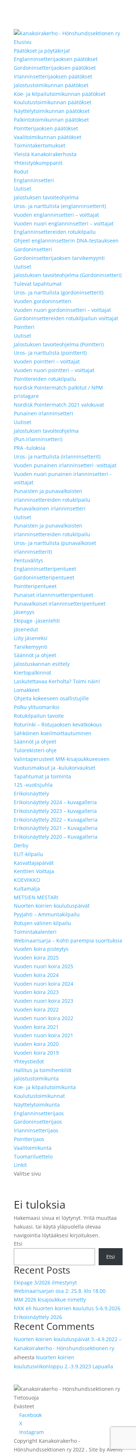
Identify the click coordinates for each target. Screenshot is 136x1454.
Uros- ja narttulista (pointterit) (50, 352)
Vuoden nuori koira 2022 (43, 1018)
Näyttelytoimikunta (37, 1104)
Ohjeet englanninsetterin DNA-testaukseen (66, 240)
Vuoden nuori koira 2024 (43, 983)
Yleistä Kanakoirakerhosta (45, 154)
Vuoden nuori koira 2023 (43, 1000)
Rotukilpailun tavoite (39, 715)
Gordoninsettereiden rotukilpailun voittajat (66, 318)
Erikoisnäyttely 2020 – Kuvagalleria (56, 836)
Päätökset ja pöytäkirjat (42, 50)
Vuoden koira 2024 (36, 975)
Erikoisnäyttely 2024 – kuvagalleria (55, 802)
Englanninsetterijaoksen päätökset (56, 59)
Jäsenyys (24, 611)
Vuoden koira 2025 (36, 957)
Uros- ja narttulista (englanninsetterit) (60, 206)
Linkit (20, 1164)
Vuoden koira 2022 (36, 1009)
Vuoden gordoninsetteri (42, 301)
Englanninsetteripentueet (45, 568)
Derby (21, 845)
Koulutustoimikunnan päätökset (52, 102)
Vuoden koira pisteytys (41, 948)
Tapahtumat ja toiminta (42, 776)
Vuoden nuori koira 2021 (43, 1035)
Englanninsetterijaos (39, 1113)
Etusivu (23, 41)
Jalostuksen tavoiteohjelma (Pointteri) (59, 344)
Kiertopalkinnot (32, 672)
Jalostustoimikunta (36, 1078)
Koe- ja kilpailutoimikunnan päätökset (60, 93)
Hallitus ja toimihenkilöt (42, 1070)
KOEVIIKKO (27, 879)
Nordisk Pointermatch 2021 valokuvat (59, 404)
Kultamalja (27, 888)
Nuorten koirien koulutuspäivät (52, 905)
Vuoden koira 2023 (36, 992)
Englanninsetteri (34, 180)
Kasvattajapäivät (34, 862)
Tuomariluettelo (33, 1156)
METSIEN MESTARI (36, 897)
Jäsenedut (26, 629)
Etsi (18, 1243)
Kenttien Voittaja (34, 871)
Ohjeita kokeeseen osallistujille (51, 698)
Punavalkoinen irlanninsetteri (50, 508)
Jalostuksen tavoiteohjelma (46, 197)
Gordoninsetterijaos (38, 1121)
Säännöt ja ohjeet (35, 655)
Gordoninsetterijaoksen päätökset (55, 67)
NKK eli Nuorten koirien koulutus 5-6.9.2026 (67, 1308)
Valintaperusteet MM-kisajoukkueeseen (62, 758)
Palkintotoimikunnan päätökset (51, 119)
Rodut (21, 171)
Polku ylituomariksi (36, 707)
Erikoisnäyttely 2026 (38, 1317)
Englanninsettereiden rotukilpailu (55, 231)
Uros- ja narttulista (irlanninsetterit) (57, 456)
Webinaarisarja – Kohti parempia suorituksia (68, 940)
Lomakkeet (27, 690)
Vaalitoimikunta (32, 1147)
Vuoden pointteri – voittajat (47, 361)
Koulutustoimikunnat (39, 1095)
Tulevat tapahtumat (38, 283)
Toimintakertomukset (39, 145)
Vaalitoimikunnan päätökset (47, 137)
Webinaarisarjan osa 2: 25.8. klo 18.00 (60, 1290)
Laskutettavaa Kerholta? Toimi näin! (57, 681)
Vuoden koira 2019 (36, 1052)
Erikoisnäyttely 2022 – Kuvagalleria (56, 819)
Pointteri (24, 326)
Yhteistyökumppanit (38, 162)
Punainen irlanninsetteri (43, 413)
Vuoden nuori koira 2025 (43, 966)
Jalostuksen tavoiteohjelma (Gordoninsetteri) (67, 275)
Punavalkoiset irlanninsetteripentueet (60, 603)
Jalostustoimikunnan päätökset (51, 85)
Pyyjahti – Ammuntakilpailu (47, 914)
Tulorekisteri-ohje (35, 750)
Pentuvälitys (28, 560)
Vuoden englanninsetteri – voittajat (56, 214)
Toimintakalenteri (35, 931)
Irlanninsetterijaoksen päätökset (53, 76)
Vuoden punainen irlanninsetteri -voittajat (65, 465)
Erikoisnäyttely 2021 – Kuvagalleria (56, 827)
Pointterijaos (29, 1139)
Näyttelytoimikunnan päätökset (52, 110)
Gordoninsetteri (33, 249)
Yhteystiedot (29, 1061)
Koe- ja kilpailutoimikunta (45, 1087)
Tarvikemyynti (31, 646)
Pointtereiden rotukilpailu (45, 378)
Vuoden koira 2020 (36, 1043)
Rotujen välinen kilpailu (42, 923)
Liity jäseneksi (31, 638)
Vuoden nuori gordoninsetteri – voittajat (62, 309)
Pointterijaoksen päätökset (46, 128)
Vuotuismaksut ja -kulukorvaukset (54, 767)
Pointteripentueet (35, 586)
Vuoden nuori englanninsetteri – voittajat (64, 223)
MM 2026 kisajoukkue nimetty (50, 1299)
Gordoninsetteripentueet (44, 577)
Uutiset (22, 188)
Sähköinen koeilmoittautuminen (52, 733)
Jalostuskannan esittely (42, 663)
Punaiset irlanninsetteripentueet (53, 594)
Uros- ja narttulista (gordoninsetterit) (58, 292)
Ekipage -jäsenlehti (37, 620)
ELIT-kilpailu (28, 854)
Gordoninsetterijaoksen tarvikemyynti (59, 257)
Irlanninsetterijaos (36, 1130)
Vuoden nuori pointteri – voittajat (54, 370)
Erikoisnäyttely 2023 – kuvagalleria (55, 810)
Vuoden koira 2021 (36, 1026)
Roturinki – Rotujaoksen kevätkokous (58, 724)
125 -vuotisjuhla (33, 784)
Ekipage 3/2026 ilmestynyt (45, 1282)
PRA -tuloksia (29, 447)
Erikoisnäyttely (31, 793)
